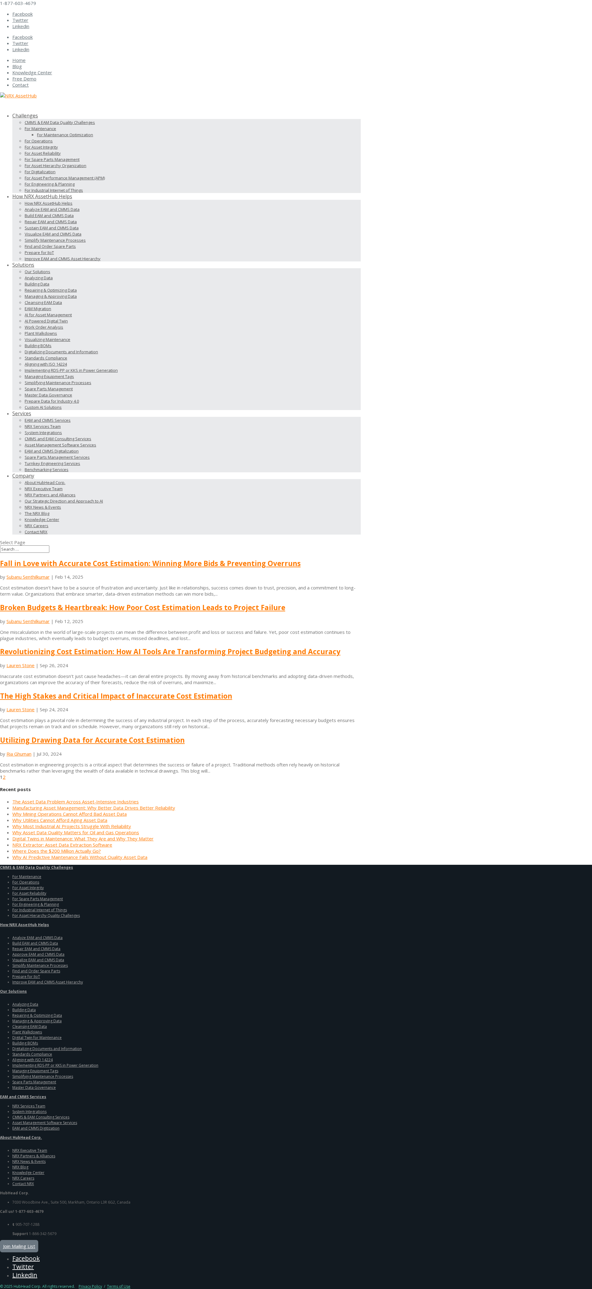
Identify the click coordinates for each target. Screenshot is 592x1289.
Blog (17, 66)
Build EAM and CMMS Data (49, 215)
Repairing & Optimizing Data (51, 290)
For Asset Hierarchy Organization (55, 165)
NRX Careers (36, 525)
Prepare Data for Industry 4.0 (52, 401)
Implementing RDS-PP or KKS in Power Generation (71, 370)
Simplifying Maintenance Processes (58, 382)
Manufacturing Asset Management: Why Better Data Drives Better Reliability (93, 808)
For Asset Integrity (41, 147)
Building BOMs (38, 345)
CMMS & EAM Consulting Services (40, 1117)
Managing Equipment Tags (49, 376)
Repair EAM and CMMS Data (51, 221)
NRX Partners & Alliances (33, 1156)
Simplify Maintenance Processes (55, 240)
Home (19, 60)
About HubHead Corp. (45, 482)
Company (23, 475)
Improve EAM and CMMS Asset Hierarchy (63, 258)
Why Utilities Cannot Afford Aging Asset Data (59, 820)
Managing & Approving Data (51, 296)
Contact (20, 85)
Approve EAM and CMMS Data (38, 954)
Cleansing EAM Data (43, 302)
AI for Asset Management (48, 315)
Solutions (23, 264)
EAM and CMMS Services (48, 420)
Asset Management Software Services (60, 445)
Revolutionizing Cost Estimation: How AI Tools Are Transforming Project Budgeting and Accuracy (170, 651)
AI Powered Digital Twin (46, 321)
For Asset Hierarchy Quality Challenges (46, 915)
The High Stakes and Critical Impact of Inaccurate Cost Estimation (116, 696)
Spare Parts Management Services (57, 457)
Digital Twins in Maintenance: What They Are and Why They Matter (83, 838)
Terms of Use (118, 1286)
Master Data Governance (48, 395)
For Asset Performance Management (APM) (65, 178)
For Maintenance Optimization (65, 135)
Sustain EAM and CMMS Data (52, 228)
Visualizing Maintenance (47, 339)
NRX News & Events (43, 507)
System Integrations (43, 432)
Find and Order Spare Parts (50, 246)
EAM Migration (38, 308)
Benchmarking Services (46, 469)
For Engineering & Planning (50, 184)
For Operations (39, 141)
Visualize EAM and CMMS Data (53, 234)
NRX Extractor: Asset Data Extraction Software (62, 845)
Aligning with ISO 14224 (46, 364)
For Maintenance (40, 128)
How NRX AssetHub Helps (48, 203)
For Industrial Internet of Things (54, 190)
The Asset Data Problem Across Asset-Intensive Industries (75, 801)
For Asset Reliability (43, 153)
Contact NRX (36, 532)
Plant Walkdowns (41, 333)
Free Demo (24, 79)
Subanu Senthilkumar (28, 577)
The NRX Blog (37, 513)
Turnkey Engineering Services (52, 463)
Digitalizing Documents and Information (61, 352)
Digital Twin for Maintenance (37, 1037)
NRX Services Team (43, 426)
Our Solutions (37, 271)
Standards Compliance (46, 358)
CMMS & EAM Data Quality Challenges (60, 122)
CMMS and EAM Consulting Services (58, 438)
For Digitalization (40, 171)
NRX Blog (20, 1167)
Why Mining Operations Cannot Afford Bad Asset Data (69, 814)
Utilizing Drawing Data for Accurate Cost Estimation (92, 740)
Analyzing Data (39, 278)
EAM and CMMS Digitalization (52, 451)
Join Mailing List (19, 1246)
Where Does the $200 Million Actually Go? (56, 851)
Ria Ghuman (18, 754)
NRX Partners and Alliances (50, 495)
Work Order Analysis (44, 327)
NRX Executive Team (44, 488)
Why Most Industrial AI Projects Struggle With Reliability (71, 826)
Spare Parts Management (49, 389)
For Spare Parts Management (52, 159)
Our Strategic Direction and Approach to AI (64, 501)
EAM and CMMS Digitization (36, 1128)
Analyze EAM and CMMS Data (52, 209)
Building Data (37, 284)
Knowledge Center (32, 72)
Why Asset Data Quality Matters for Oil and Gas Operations (75, 832)
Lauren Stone (20, 665)
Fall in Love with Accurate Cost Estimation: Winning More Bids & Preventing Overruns (150, 563)
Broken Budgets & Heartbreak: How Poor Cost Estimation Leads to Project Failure (142, 607)
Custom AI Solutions (43, 407)
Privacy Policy (90, 1286)
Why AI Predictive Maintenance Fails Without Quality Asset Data (79, 857)
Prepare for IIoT (39, 252)
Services (21, 413)
